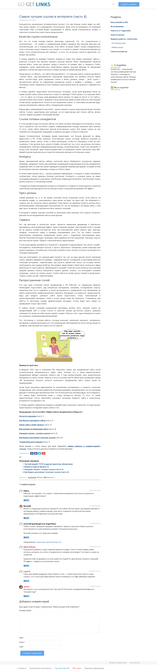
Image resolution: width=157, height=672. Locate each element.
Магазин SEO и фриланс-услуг (118, 662)
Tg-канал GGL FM (62, 668)
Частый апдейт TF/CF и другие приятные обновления (48, 464)
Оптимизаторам (119, 43)
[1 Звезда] (28, 477)
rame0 (26, 586)
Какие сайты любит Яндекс (31, 425)
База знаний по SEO (119, 22)
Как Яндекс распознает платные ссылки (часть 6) (46, 472)
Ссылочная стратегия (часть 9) (48, 542)
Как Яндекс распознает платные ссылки (37, 437)
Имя (21, 638)
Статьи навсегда (134, 662)
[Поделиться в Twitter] (39, 453)
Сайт (21, 647)
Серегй (26, 571)
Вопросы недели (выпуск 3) (36, 467)
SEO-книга (76, 668)
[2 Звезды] (30, 477)
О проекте (22, 668)
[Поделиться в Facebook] (35, 453)
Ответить (26, 500)
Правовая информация (94, 668)
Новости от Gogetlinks (121, 30)
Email (22, 642)
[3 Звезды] (32, 477)
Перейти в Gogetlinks (128, 4)
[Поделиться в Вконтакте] (32, 453)
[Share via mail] (43, 453)
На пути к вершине (27, 416)
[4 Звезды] (33, 477)
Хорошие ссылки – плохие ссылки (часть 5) (43, 469)
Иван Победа (29, 547)
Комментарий (23, 610)
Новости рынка (117, 35)
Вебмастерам (117, 47)
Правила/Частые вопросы (41, 668)
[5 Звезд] (35, 477)
